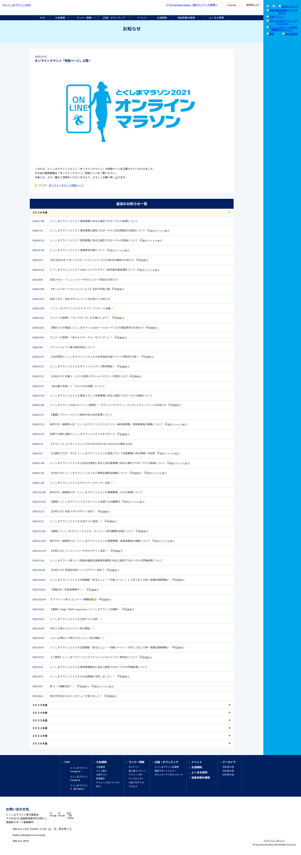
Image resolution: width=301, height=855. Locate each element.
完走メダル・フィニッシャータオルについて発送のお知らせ (75, 279)
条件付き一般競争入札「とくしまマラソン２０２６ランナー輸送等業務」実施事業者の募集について (97, 424)
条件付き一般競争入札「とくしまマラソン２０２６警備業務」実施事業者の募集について (91, 540)
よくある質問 (216, 17)
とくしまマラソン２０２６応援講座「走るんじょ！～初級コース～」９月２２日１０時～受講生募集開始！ (101, 647)
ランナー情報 (137, 762)
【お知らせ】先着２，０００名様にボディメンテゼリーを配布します (80, 376)
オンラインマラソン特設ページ (66, 185)
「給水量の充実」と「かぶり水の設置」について (68, 386)
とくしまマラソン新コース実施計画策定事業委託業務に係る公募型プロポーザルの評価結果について (97, 560)
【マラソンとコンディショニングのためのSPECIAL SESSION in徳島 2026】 (83, 443)
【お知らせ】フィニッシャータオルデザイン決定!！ (70, 550)
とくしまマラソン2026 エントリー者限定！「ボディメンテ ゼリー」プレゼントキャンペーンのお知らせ (99, 404)
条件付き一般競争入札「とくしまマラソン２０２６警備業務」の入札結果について (87, 492)
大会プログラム (136, 782)
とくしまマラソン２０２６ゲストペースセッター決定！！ (73, 482)
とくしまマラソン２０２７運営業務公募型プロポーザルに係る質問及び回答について (89, 230)
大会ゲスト (101, 774)
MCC (98, 786)
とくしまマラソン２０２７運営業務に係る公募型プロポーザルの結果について (85, 221)
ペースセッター (136, 778)
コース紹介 (101, 770)
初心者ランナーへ (137, 770)
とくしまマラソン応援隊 (167, 767)
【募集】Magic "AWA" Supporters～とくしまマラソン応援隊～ (76, 609)
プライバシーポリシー (274, 841)
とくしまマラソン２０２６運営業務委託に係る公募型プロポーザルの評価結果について (90, 666)
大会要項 (100, 767)
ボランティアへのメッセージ (169, 774)
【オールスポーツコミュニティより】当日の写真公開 (71, 288)
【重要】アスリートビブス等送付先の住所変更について (72, 414)
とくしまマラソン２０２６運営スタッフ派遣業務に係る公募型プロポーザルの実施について (92, 395)
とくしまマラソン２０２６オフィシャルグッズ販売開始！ (74, 366)
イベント (142, 17)
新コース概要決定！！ (53, 686)
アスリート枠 (135, 774)
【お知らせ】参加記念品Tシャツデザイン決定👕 (68, 569)
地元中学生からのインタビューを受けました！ (67, 695)
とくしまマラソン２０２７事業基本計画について (69, 250)
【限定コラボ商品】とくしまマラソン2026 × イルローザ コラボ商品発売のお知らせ (88, 327)
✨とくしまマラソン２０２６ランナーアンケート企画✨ (73, 308)
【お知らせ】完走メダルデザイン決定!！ (64, 511)
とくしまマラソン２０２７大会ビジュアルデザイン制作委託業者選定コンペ (83, 269)
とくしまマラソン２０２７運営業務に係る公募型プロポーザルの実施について (85, 240)
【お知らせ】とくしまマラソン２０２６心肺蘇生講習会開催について (80, 472)
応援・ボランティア (166, 762)
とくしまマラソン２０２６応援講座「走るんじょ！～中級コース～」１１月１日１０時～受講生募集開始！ (101, 579)
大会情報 (101, 762)
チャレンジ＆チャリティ (108, 782)
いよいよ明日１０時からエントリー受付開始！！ (68, 637)
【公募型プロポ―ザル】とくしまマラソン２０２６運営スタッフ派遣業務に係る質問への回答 (94, 453)
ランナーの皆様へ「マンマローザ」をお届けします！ (71, 317)
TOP (42, 17)
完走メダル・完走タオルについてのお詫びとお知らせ (71, 298)
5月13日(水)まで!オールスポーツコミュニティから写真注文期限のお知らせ (83, 259)
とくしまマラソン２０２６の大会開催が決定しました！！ (74, 676)
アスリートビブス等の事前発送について (63, 347)
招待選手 (100, 778)
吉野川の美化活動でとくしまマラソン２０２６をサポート (74, 433)
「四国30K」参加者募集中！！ (58, 589)
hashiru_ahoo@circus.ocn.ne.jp (29, 834)
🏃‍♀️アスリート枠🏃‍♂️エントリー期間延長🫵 (64, 599)
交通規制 (162, 17)
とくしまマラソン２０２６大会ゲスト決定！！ (67, 618)
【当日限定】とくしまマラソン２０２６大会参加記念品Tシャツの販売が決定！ (86, 356)
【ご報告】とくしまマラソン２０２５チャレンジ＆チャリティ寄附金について (85, 657)
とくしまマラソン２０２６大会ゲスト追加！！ (67, 521)
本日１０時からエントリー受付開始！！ (63, 628)
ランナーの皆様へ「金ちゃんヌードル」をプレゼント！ (72, 337)
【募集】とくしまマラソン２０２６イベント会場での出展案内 (76, 501)
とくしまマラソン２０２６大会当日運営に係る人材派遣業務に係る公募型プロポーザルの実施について (99, 462)
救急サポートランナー (166, 770)
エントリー (134, 767)
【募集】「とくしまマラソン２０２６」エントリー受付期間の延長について (83, 531)
